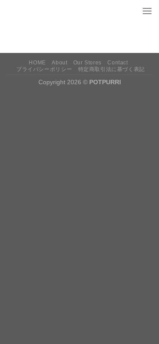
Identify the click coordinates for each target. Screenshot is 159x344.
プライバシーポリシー (44, 69)
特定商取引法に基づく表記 (111, 69)
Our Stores (87, 63)
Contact (117, 63)
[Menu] (147, 11)
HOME (37, 63)
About (59, 63)
